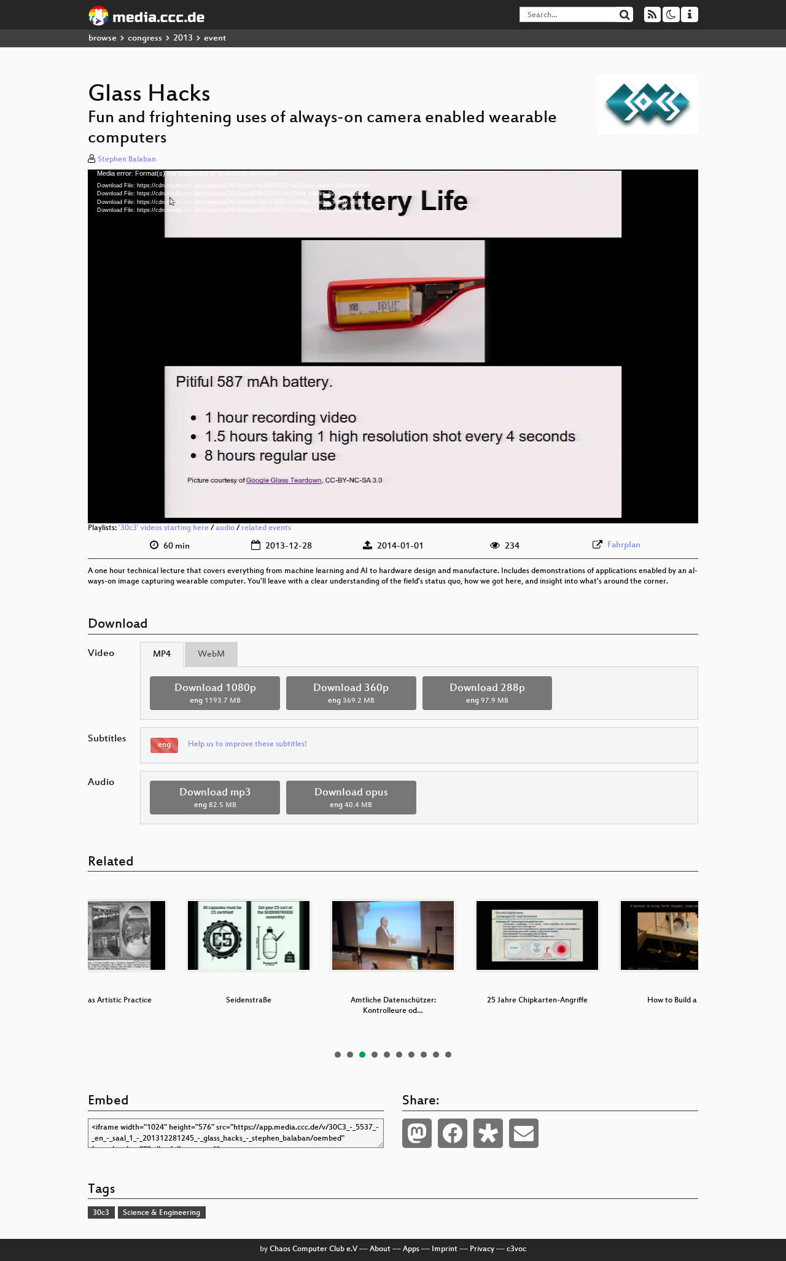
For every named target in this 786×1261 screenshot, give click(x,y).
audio (225, 528)
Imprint (444, 1249)
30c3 (101, 1213)
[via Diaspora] (488, 1133)
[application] (393, 346)
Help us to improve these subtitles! (247, 744)
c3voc (516, 1249)
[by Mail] (524, 1133)
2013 (183, 38)
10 (448, 1055)
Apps (411, 1249)
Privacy (482, 1249)
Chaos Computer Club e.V (313, 1249)
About (380, 1249)
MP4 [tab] (162, 654)
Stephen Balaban (127, 159)
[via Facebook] (452, 1133)
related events (266, 528)
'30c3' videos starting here (164, 528)
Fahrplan (623, 545)
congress (145, 38)
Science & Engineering (161, 1213)
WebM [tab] (211, 654)
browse (102, 38)
